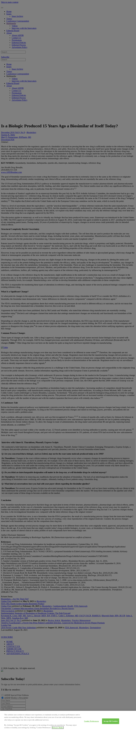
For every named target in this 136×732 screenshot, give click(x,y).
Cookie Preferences (91, 721)
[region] (68, 721)
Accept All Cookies (110, 721)
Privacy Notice (57, 728)
